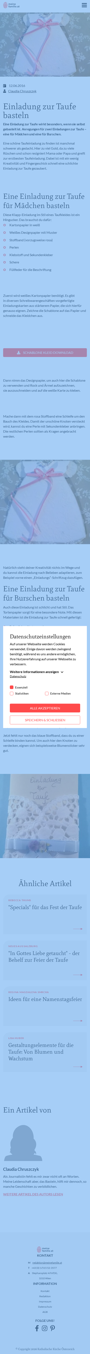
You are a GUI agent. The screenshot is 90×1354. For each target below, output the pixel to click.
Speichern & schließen (45, 720)
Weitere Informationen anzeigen (34, 672)
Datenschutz (18, 676)
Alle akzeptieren (45, 708)
